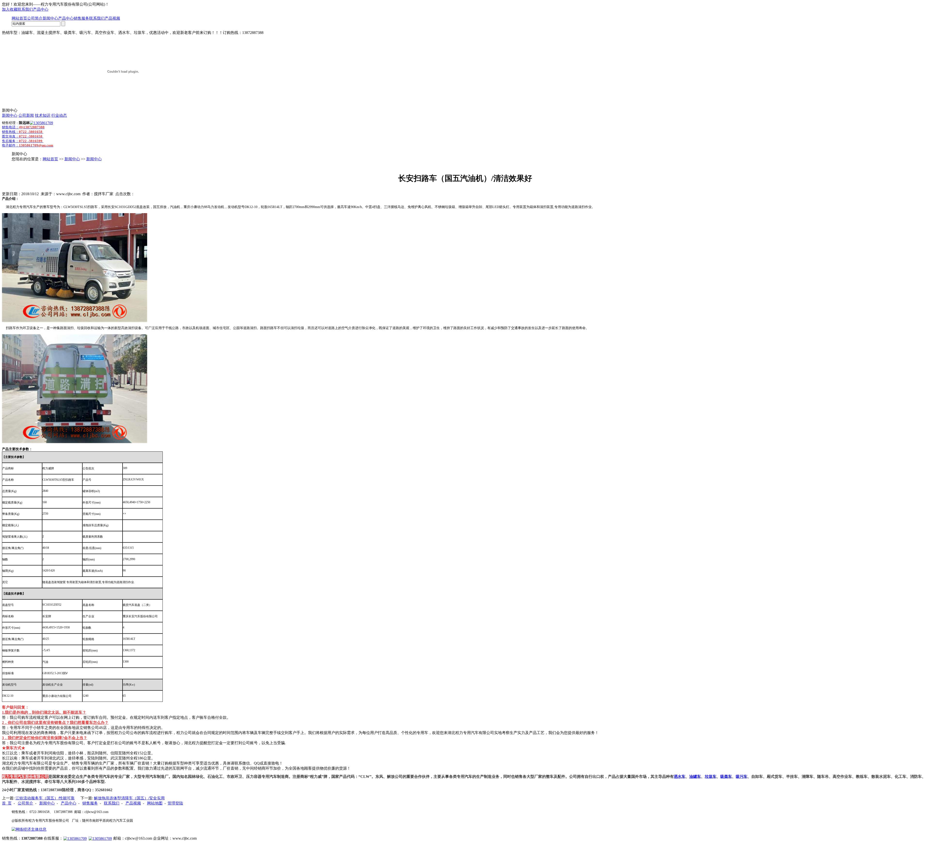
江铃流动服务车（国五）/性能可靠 (45, 798)
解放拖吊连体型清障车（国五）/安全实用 (129, 798)
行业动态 (59, 115)
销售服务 (81, 18)
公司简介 (35, 18)
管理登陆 (175, 803)
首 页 (7, 803)
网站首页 (19, 18)
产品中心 (40, 9)
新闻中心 (50, 18)
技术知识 (42, 115)
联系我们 (25, 9)
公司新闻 (26, 115)
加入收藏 (9, 9)
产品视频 (112, 18)
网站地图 (155, 803)
